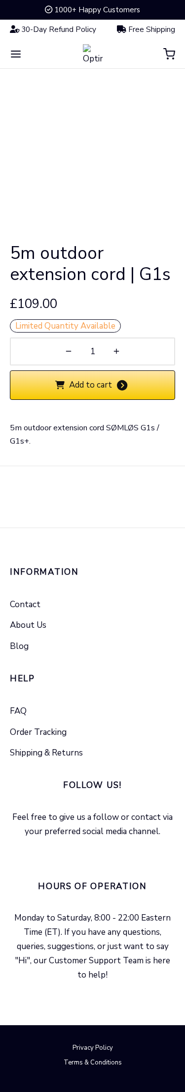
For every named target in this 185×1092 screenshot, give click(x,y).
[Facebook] (69, 852)
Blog (19, 646)
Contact (25, 604)
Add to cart (90, 385)
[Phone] (104, 996)
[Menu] (16, 54)
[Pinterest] (116, 852)
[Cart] (169, 54)
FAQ (18, 711)
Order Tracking (38, 732)
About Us (28, 625)
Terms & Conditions (93, 1062)
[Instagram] (92, 852)
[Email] (81, 996)
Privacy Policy (93, 1047)
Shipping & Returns (46, 752)
